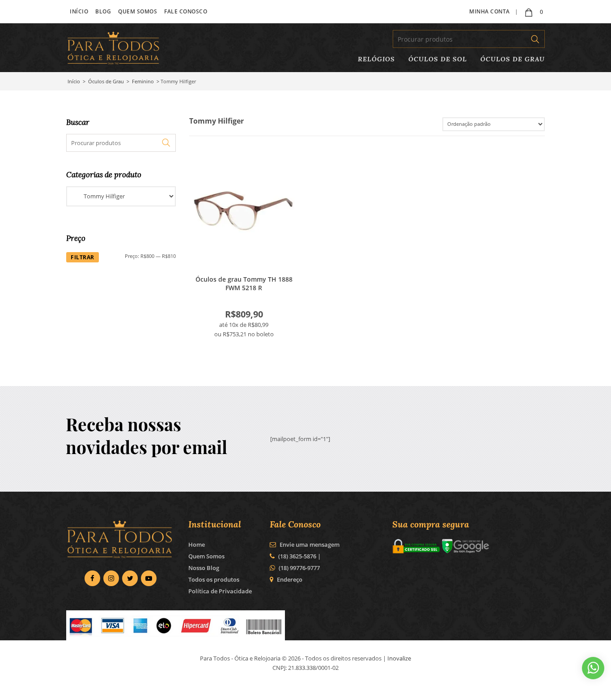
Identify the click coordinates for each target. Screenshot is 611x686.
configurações (220, 676)
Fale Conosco (185, 11)
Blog (103, 11)
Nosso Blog (203, 568)
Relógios (376, 59)
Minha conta (489, 11)
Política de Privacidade (220, 591)
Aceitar (431, 672)
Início (79, 11)
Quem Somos (137, 11)
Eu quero (244, 210)
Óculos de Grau (512, 59)
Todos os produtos (213, 579)
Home (196, 544)
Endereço (289, 579)
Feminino (143, 81)
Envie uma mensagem (308, 544)
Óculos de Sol (437, 59)
